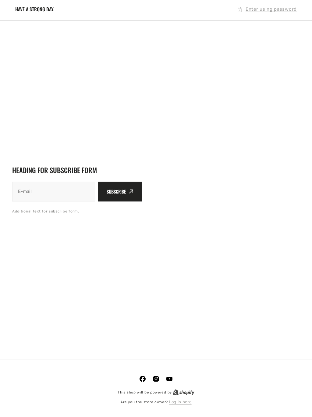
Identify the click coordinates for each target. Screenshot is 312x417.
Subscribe (116, 191)
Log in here (180, 402)
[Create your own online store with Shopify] (183, 392)
